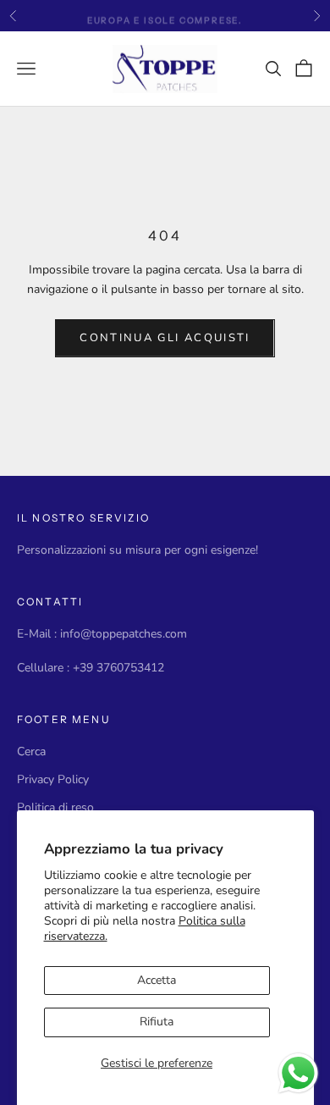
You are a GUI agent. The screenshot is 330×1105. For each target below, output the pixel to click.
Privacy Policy (53, 779)
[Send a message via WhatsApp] (298, 1073)
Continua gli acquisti (165, 337)
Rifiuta (156, 1022)
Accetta (156, 980)
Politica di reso (55, 807)
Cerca (31, 751)
